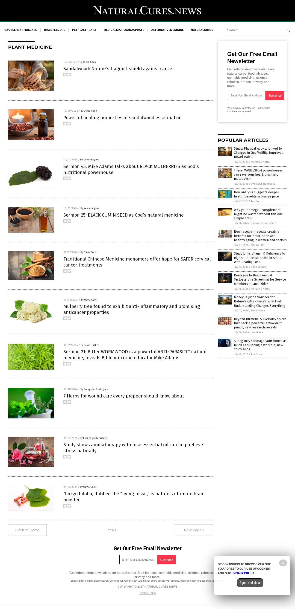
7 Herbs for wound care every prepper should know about (123, 396)
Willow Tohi (257, 245)
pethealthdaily (84, 30)
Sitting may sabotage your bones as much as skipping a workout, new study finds (260, 345)
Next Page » (194, 530)
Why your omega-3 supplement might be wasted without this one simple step (258, 214)
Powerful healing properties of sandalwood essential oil (122, 117)
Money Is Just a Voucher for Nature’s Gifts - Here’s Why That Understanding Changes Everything (259, 301)
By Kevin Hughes (89, 159)
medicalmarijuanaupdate (123, 30)
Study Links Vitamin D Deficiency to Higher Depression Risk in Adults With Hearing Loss (259, 258)
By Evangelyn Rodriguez (94, 389)
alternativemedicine (167, 30)
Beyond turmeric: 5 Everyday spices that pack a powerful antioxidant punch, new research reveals (260, 323)
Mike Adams (258, 310)
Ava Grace (257, 201)
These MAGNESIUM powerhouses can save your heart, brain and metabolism (258, 174)
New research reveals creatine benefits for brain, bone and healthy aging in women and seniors (260, 236)
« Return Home (27, 530)
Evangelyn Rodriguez (263, 183)
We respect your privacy (124, 580)
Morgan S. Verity (260, 161)
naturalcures (202, 30)
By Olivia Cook (88, 62)
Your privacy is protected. (241, 108)
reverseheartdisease (20, 30)
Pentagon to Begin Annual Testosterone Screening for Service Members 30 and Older (260, 279)
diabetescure (54, 30)
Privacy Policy (147, 593)
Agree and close (250, 583)
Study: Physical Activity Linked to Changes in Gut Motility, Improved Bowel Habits (258, 153)
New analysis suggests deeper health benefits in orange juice (256, 194)
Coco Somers (258, 266)
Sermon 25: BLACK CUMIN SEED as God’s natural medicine (123, 215)
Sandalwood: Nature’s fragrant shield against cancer (118, 68)
